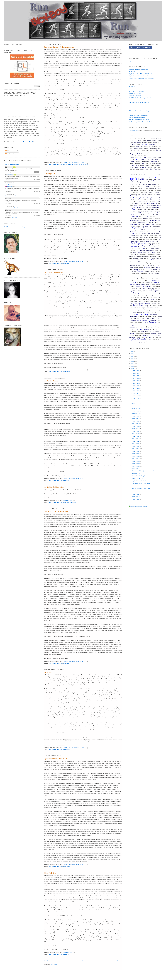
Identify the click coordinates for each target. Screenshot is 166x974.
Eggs (133, 192)
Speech (154, 303)
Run (152, 292)
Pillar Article (146, 271)
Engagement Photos (135, 194)
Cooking (143, 174)
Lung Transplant (150, 241)
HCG (147, 220)
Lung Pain (142, 241)
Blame (133, 152)
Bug (142, 155)
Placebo (152, 271)
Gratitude (143, 214)
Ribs (153, 288)
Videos (146, 329)
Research (148, 286)
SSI (150, 305)
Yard (149, 341)
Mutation (159, 252)
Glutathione (153, 213)
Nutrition (140, 262)
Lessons (151, 237)
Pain (131, 267)
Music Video (151, 252)
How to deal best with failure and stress (14, 208)
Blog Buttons (150, 152)
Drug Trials (145, 188)
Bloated (144, 152)
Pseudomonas (140, 280)
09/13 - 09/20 (136, 408)
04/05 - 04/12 (136, 466)
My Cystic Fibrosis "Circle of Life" (56, 758)
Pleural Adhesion (135, 273)
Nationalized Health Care (143, 256)
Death (152, 181)
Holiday (148, 224)
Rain (143, 282)
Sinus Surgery (142, 299)
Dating (136, 181)
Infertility (143, 230)
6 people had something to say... (74, 162)
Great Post (149, 214)
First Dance (143, 203)
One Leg (158, 262)
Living (147, 239)
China (131, 167)
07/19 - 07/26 (136, 428)
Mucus (65, 164)
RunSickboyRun (135, 294)
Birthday (158, 150)
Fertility (154, 201)
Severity (137, 297)
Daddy (150, 179)
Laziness (146, 237)
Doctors (147, 186)
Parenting (147, 267)
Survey (132, 310)
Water (146, 331)
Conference (158, 172)
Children (157, 165)
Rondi (150, 290)
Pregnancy (135, 277)
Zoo (150, 342)
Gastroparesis (141, 211)
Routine (143, 292)
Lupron (158, 241)
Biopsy (147, 150)
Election (137, 192)
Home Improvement (135, 226)
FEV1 (158, 201)
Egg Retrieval (158, 190)
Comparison (156, 171)
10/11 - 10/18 (136, 398)
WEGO (159, 333)
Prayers (149, 275)
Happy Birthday (134, 220)
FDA (132, 201)
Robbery (140, 290)
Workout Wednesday (139, 339)
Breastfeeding (150, 153)
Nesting (141, 258)
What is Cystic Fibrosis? (135, 93)
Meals (151, 246)
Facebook (146, 196)
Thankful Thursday (141, 314)
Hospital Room (156, 226)
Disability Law (134, 186)
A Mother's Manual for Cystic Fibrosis (139, 89)
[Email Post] (87, 162)
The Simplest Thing (142, 316)
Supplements (146, 308)
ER (154, 194)
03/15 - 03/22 (136, 496)
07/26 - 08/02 (136, 426)
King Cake (146, 235)
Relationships (139, 286)
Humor (138, 229)
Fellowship (148, 201)
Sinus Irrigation (134, 299)
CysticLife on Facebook (133, 61)
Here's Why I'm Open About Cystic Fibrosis (140, 98)
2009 (132, 368)
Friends (139, 207)
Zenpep (146, 342)
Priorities (143, 278)
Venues (159, 327)
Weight (132, 335)
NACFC (136, 254)
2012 (132, 361)
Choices (136, 167)
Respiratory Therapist (136, 288)
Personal (66, 866)
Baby (137, 146)
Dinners (159, 184)
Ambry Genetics (151, 140)
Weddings (147, 333)
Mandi (31, 142)
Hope (150, 226)
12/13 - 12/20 (136, 376)
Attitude (144, 144)
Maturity (157, 245)
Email (142, 192)
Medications (157, 247)
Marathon (158, 243)
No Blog (147, 260)
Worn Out (140, 341)
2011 (132, 363)
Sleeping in (76, 164)
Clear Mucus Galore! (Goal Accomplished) (59, 47)
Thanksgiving (133, 316)
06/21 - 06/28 (136, 438)
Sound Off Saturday (144, 303)
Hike (139, 224)
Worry (145, 341)
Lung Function (135, 241)
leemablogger (10, 174)
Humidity (134, 229)
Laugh (141, 237)
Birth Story (152, 150)
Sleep (152, 299)
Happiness (157, 218)
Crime (142, 177)
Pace (154, 265)
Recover (158, 284)
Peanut (158, 267)
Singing (155, 297)
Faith (156, 196)
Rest (69, 164)
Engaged (156, 192)
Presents (157, 277)
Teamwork (157, 311)
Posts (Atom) (54, 964)
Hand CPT (151, 218)
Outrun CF (139, 265)
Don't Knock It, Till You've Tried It (56, 511)
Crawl (138, 177)
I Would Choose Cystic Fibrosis (137, 113)
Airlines (144, 140)
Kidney (137, 235)
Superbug (133, 308)
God (132, 215)
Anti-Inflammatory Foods (11, 196)
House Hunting (152, 228)
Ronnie (25, 142)
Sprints (146, 305)
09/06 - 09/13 (136, 411)
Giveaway (147, 213)
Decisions (157, 181)
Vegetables (153, 327)
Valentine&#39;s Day (145, 327)
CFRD (146, 163)
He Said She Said (155, 220)
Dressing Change (133, 188)
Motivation (142, 250)
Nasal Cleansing (151, 254)
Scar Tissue (134, 295)
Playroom (158, 271)
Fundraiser (148, 207)
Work (160, 337)
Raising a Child (149, 282)
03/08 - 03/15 (136, 499)
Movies (157, 250)
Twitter (155, 324)
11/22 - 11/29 (136, 383)
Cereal (132, 159)
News (143, 260)
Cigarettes (150, 167)
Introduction (155, 231)
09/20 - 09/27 (136, 406)
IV (159, 232)
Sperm (158, 303)
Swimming (142, 310)
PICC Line (133, 271)
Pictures (140, 271)
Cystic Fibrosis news (133, 130)
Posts (8, 150)
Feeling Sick (141, 201)
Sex (141, 297)
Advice (139, 140)
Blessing (138, 152)
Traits (135, 322)
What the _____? (148, 335)
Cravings (134, 177)
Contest (133, 174)
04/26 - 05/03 (136, 459)
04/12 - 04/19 (136, 464)
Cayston (159, 157)
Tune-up (147, 324)
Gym (146, 216)
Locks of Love (153, 239)
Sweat (137, 311)
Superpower (139, 308)
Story (135, 307)
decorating (132, 182)
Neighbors (135, 258)
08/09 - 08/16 (136, 421)
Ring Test (157, 288)
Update (157, 326)
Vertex (132, 329)
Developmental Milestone (135, 184)
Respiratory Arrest (156, 286)
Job (149, 233)
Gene (151, 211)
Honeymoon (144, 226)
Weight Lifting (138, 335)
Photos (155, 269)
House (145, 228)
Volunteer (134, 331)
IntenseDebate (14, 217)
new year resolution (135, 260)
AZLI (158, 144)
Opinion (137, 263)
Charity (152, 165)
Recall (153, 284)
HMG (143, 224)
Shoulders (149, 297)
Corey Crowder (150, 174)
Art (158, 142)
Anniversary (137, 142)
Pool (149, 273)
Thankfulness (153, 314)
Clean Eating (136, 169)
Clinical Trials (153, 169)
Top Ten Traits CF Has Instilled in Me (138, 76)
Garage (157, 209)
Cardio (144, 157)
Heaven (156, 222)
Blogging (132, 154)
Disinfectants (141, 186)
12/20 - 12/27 (136, 373)
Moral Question (155, 248)
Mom (143, 248)
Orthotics (132, 265)
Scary (139, 295)
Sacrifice (143, 293)
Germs (132, 213)
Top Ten (152, 318)
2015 (132, 353)
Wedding (132, 333)
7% (139, 138)
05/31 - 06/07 (136, 446)
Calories (151, 155)
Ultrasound (135, 326)
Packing (158, 265)
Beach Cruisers (153, 148)
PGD (151, 269)
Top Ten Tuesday (142, 320)
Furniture (140, 209)
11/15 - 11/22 (136, 386)
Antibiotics (144, 142)
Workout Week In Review (153, 339)
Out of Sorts (48, 672)
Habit (154, 216)
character (147, 165)
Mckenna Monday (143, 247)
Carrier (154, 157)
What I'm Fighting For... (135, 87)
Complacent (139, 172)
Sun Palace (150, 307)
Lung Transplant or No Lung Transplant (139, 102)
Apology (150, 142)
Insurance (140, 232)
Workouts (84, 164)
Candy (136, 157)
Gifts (136, 213)
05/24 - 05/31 (136, 448)
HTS (158, 228)
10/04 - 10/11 (136, 401)
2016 (132, 351)
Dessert (151, 182)
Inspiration (133, 232)
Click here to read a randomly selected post (15, 227)
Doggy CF (153, 186)
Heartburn (151, 222)
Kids (141, 235)
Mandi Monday (141, 243)
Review (149, 288)
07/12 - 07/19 (136, 431)
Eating (131, 190)
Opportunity (143, 263)
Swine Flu (148, 310)
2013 (132, 358)
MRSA (135, 252)
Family (132, 198)
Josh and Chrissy (155, 233)
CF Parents (153, 161)
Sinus (159, 297)
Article (133, 144)
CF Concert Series (153, 159)
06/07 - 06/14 (136, 443)
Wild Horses (155, 337)
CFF (142, 163)
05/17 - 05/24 (136, 451)
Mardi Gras (134, 245)
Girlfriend (140, 213)
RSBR (148, 292)
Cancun (132, 157)
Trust (159, 322)
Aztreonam (132, 146)
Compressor (146, 172)
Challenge (134, 165)
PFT (147, 269)
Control (138, 174)
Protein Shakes (155, 278)
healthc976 (9, 186)
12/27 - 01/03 (136, 371)
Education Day (143, 190)
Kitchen (155, 235)
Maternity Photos (149, 245)
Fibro (132, 203)
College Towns (142, 171)
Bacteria (136, 148)
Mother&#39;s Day (134, 250)
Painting (136, 267)
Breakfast (143, 153)
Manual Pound (151, 243)
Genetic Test (157, 211)
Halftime (140, 218)
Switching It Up (49, 173)
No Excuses (154, 260)
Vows (139, 331)
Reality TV (148, 284)
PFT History (132, 71)
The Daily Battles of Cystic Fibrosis (138, 115)
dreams (158, 186)
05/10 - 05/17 (136, 453)
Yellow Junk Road (50, 873)
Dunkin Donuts (152, 188)
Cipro (155, 167)
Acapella (143, 138)
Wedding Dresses (140, 333)
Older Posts (119, 961)
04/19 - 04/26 (136, 461)
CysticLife (141, 179)
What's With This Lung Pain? (54, 272)
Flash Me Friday (152, 203)
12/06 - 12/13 (136, 378)
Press (138, 278)
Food (135, 205)
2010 (132, 366)
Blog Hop (156, 152)
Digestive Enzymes (151, 184)
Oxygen (150, 265)
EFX (152, 190)
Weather (151, 331)
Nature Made (153, 256)
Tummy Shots (141, 324)
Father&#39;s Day (145, 199)
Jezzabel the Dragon (51, 381)
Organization (158, 263)
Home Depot (158, 224)
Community (149, 171)
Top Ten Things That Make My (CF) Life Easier (141, 78)
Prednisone (155, 275)
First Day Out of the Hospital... (12, 164)
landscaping (135, 237)
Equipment (150, 194)
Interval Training (147, 231)
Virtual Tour (152, 329)
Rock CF (145, 290)
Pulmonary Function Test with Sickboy (139, 111)
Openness (132, 263)
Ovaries (144, 265)
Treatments (152, 322)
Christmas (143, 167)
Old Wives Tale (151, 262)
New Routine (152, 258)
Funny (134, 209)
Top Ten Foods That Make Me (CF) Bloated (140, 74)
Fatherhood (152, 199)
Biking (139, 150)
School (153, 295)
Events (158, 194)
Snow (140, 301)
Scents (143, 295)
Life (160, 237)
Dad (147, 179)
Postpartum (135, 275)
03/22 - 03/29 (136, 494)
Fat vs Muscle (136, 199)
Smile (131, 301)
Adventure (158, 138)
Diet (144, 184)
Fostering (153, 205)
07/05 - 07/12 (136, 433)
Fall (160, 196)
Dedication (139, 183)
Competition (132, 172)
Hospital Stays (137, 228)
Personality (141, 269)
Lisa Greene (139, 239)
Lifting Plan (132, 239)
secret (157, 295)
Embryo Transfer (148, 192)
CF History (138, 161)
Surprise (158, 308)
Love (159, 239)
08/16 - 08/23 (136, 418)
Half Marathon (134, 218)
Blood (138, 154)
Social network (146, 301)
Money (147, 248)
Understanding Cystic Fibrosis (146, 326)
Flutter (131, 205)
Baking (140, 148)
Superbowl (157, 307)
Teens (134, 312)
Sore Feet (134, 303)
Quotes (139, 282)
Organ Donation (150, 263)
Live (144, 239)
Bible (135, 150)
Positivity (157, 273)
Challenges (141, 165)
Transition (140, 322)
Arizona (155, 142)
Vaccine (137, 327)
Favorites (159, 199)
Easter (159, 188)
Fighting (137, 203)
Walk (142, 331)
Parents (153, 267)
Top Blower (9, 167)
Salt (147, 293)
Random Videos (140, 284)
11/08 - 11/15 (136, 388)
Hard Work (142, 220)
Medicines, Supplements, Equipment (138, 69)
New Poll (146, 258)
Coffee (135, 171)
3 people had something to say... (74, 370)
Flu (159, 203)
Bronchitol (137, 155)
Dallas (155, 179)
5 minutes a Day (133, 138)
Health (134, 222)
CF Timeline (137, 163)
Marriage (141, 245)
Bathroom (146, 148)
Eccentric (136, 190)
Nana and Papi (143, 254)
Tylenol (159, 324)
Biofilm (143, 150)
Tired (147, 318)
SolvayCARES (157, 301)
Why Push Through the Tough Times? (139, 119)
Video (141, 329)
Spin (131, 305)
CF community (143, 159)
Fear (135, 201)
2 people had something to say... (74, 261)
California (146, 155)
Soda (151, 301)
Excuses (132, 196)
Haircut (158, 216)
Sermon (132, 297)
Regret (132, 286)
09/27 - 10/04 (136, 403)
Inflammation (150, 229)
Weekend (153, 333)
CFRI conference (156, 163)
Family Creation (141, 198)
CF (50, 164)
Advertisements (133, 140)
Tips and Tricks (141, 318)
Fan (157, 198)
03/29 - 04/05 (136, 469)
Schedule (148, 295)
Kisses (151, 235)
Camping (157, 155)
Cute (146, 177)
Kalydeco (132, 235)
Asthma (138, 144)
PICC (159, 269)
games (152, 209)
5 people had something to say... (74, 864)
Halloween (145, 218)
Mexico (133, 248)
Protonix (134, 280)
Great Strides (156, 214)
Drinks (140, 188)
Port (152, 273)
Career (149, 157)
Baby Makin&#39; (145, 146)
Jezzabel (144, 233)
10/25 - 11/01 (136, 393)
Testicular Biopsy (154, 312)
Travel (146, 322)
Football (148, 205)
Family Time (150, 198)
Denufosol (146, 182)
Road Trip (133, 290)
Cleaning (142, 169)
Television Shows (141, 312)
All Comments (10, 154)
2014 (132, 356)
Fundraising (155, 207)
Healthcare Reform (142, 222)
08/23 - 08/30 (136, 416)
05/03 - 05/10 (136, 456)
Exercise (139, 196)
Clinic (147, 169)
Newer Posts (47, 961)
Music (145, 252)
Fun (143, 207)
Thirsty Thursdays (152, 316)
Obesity (145, 262)
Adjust (147, 138)
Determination (157, 182)
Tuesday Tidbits (133, 324)
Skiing (147, 299)
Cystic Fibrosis (57, 164)
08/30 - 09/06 (136, 413)
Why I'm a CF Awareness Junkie (137, 117)
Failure (152, 196)
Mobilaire (139, 248)
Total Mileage (152, 320)
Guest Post (134, 216)
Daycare (141, 181)
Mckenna (133, 247)
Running (157, 292)
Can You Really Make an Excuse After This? (140, 122)
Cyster (150, 177)
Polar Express (144, 273)
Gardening (133, 211)
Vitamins (158, 329)
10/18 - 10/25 (136, 396)
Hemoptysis (133, 224)
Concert (152, 172)
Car (140, 157)
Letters (156, 237)
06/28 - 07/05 (136, 436)
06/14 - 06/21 (136, 441)
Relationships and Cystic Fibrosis (137, 100)
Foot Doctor (141, 205)
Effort (149, 190)
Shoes (144, 297)
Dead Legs (146, 181)
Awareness (152, 144)
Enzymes (144, 194)
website (157, 331)
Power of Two (143, 275)
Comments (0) (67, 500)
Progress (148, 278)
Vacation (132, 327)
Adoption (153, 138)
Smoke (135, 301)
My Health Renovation (135, 95)
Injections (156, 229)
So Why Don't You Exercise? (136, 91)
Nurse (135, 262)
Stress (138, 307)
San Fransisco (153, 293)
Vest (136, 329)
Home (83, 961)
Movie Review (150, 250)
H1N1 (150, 216)
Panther (141, 267)
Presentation (151, 277)
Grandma (137, 214)
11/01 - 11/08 (136, 391)
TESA (148, 312)
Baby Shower (154, 146)
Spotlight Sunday (138, 305)
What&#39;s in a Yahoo (142, 337)
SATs (159, 293)
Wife (150, 337)
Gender (147, 211)
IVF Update (137, 233)
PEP (131, 269)
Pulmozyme (147, 280)
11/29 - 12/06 (136, 381)
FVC (149, 209)
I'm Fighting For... (9, 184)
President (134, 278)
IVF (133, 233)
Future (144, 209)
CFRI (150, 163)
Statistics (154, 305)
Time (135, 318)
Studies (144, 307)
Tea (152, 310)
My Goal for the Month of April (55, 487)
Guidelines (141, 216)
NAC (132, 254)
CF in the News (145, 161)
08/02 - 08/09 (136, 423)
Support (153, 309)
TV (151, 324)
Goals (65, 502)
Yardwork (154, 341)
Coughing (157, 174)
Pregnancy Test (143, 277)
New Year (158, 258)
